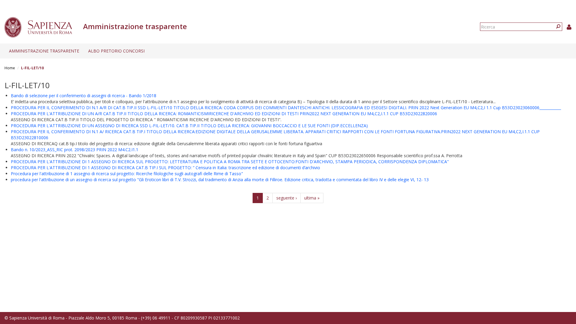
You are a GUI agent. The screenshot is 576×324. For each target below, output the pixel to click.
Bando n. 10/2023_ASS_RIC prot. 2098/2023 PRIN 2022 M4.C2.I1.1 (74, 149)
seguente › (286, 198)
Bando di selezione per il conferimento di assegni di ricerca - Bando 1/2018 (83, 95)
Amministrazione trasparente (44, 51)
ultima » (312, 198)
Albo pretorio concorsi (116, 51)
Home (9, 67)
